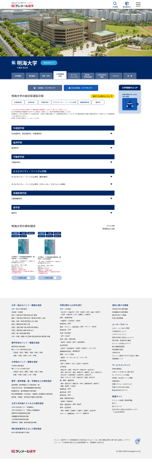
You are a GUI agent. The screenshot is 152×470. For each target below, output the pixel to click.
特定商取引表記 (117, 349)
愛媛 (24, 333)
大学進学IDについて (119, 331)
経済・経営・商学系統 (67, 339)
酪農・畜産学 (65, 386)
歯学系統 (63, 392)
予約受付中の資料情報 (120, 309)
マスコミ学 (92, 348)
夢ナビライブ (117, 406)
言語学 (78, 321)
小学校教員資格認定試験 (20, 419)
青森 (18, 315)
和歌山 (36, 327)
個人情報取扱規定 (118, 346)
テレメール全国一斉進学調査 (122, 400)
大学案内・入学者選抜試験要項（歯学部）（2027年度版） (49, 258)
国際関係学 (76, 351)
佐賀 (33, 336)
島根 (24, 330)
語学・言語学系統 (66, 317)
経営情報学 (81, 342)
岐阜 (21, 324)
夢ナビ (114, 403)
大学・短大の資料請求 (19, 309)
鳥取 (18, 330)
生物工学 (88, 375)
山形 (31, 315)
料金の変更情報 (117, 318)
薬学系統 (63, 395)
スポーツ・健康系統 (67, 413)
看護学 (63, 401)
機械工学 (63, 370)
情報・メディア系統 (67, 354)
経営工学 (80, 377)
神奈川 (39, 318)
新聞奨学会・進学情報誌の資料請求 (23, 391)
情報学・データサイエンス (69, 357)
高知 (28, 333)
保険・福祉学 (77, 404)
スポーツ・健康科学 (82, 413)
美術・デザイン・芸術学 (88, 327)
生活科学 (93, 410)
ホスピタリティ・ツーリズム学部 (64, 102)
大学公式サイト (49, 63)
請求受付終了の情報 (119, 315)
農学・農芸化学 (66, 383)
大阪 (24, 327)
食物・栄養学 (65, 410)
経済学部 (31, 102)
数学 (62, 364)
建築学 (87, 372)
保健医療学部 (84, 102)
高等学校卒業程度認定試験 (20, 413)
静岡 (18, 324)
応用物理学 (72, 375)
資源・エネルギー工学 (68, 377)
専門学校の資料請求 (18, 346)
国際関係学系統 (65, 351)
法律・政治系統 (65, 333)
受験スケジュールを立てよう (122, 384)
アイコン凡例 (111, 225)
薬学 (69, 395)
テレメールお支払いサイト (121, 343)
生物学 (78, 364)
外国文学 (71, 312)
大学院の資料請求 (17, 366)
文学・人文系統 (65, 309)
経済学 (63, 342)
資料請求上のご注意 (108, 228)
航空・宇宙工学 (73, 370)
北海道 (13, 312)
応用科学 (80, 375)
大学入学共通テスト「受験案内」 (23, 407)
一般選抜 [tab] (46, 87)
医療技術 (70, 401)
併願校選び (116, 381)
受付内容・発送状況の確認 (121, 340)
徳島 (21, 333)
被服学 (73, 410)
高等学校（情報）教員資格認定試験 (23, 422)
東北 (13, 315)
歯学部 (98, 102)
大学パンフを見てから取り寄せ (123, 372)
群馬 (24, 318)
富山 (29, 321)
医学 (69, 389)
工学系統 (63, 367)
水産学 (73, 386)
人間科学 (87, 314)
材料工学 (63, 375)
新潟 (22, 321)
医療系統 (63, 389)
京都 (21, 327)
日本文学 (63, 312)
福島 (35, 315)
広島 (28, 330)
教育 (69, 323)
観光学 (84, 348)
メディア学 (83, 357)
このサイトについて (119, 334)
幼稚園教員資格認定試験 (20, 416)
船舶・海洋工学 (90, 377)
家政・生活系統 (65, 407)
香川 (18, 333)
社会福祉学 (70, 348)
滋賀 (18, 327)
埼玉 (28, 318)
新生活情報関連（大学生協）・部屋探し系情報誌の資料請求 (32, 394)
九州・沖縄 (15, 336)
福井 (36, 321)
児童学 (79, 410)
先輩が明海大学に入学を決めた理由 (129, 95)
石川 (33, 321)
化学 (73, 364)
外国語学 (63, 321)
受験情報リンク (117, 359)
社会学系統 (64, 345)
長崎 (36, 336)
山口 (31, 330)
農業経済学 (88, 383)
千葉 (31, 318)
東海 (13, 324)
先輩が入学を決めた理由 (120, 387)
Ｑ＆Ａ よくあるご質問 (120, 328)
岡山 (21, 330)
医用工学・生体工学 (86, 370)
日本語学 (71, 321)
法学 (62, 336)
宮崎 (29, 336)
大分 (26, 336)
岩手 (21, 315)
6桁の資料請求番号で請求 (20, 432)
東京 (35, 318)
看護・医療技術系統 (67, 398)
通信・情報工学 (78, 372)
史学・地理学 (80, 312)
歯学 (69, 392)
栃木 (21, 318)
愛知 (24, 324)
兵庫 (28, 327)
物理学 (67, 364)
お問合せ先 (116, 352)
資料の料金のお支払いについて (123, 337)
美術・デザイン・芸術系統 (69, 327)
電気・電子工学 (66, 372)
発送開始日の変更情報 (120, 312)
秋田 (28, 315)
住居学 (86, 410)
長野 (26, 321)
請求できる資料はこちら (101, 96)
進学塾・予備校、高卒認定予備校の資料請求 (27, 397)
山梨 (43, 318)
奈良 (31, 327)
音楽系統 (63, 330)
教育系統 (63, 324)
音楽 (69, 330)
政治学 (67, 336)
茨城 (18, 318)
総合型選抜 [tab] (82, 87)
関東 (13, 318)
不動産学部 (45, 102)
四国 (13, 333)
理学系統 (63, 360)
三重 (28, 324)
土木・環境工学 (96, 372)
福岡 (22, 336)
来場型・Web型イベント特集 (122, 378)
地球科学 (85, 364)
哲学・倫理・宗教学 (93, 312)
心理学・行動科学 (66, 314)
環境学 (78, 348)
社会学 (63, 348)
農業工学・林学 (78, 383)
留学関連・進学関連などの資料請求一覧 (25, 385)
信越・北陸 (15, 321)
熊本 (40, 336)
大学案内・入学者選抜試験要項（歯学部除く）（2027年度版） (23, 257)
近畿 (13, 327)
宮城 (24, 315)
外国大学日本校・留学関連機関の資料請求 (26, 388)
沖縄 (48, 336)
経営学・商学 (71, 342)
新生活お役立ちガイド (120, 390)
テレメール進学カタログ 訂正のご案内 (125, 356)
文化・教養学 (78, 314)
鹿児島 (44, 336)
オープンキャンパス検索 (120, 375)
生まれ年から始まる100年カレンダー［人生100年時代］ (125, 410)
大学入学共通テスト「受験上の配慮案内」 (26, 410)
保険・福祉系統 (65, 404)
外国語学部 (18, 102)
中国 (13, 330)
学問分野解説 (117, 369)
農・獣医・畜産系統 (67, 380)
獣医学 (96, 383)
